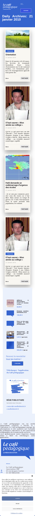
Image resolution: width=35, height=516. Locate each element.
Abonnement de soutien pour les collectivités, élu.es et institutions (22, 344)
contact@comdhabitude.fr (16, 406)
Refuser (17, 503)
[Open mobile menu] (22, 4)
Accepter (17, 498)
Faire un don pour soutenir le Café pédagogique (22, 323)
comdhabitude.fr (13, 409)
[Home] (11, 13)
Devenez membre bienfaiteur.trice (22, 311)
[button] (32, 476)
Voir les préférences (17, 508)
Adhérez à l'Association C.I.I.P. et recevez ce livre (22, 302)
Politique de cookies (16, 513)
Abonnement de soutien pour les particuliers (22, 333)
